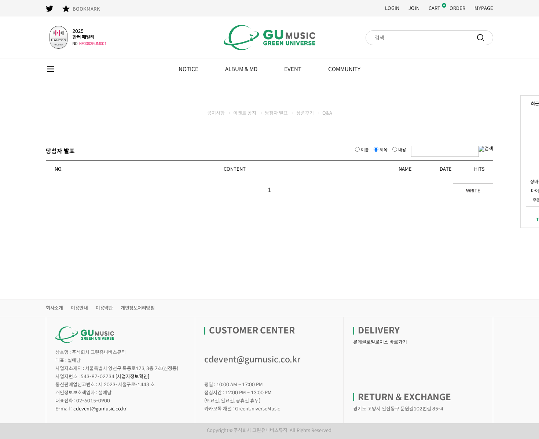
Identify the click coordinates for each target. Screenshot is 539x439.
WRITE (473, 191)
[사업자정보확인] (132, 376)
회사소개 (54, 308)
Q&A (327, 113)
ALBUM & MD (241, 69)
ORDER (457, 8)
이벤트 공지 (244, 113)
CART (434, 8)
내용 (402, 149)
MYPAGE (483, 8)
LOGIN (392, 8)
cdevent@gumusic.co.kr (99, 409)
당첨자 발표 (276, 113)
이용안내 (79, 308)
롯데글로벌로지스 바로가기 (380, 342)
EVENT (292, 69)
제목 (383, 149)
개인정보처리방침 (137, 308)
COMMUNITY (344, 69)
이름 (365, 149)
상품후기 (305, 113)
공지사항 (216, 113)
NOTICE (188, 69)
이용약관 (104, 308)
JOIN (413, 8)
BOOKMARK (86, 9)
